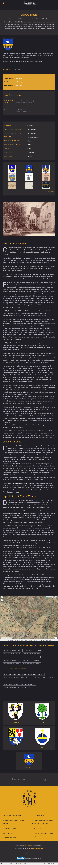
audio (39, 823)
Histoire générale (8, 833)
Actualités (22, 820)
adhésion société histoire (10, 820)
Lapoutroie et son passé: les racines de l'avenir (19, 684)
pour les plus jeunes (47, 833)
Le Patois (37, 828)
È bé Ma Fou (35, 833)
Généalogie (45, 823)
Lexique (34, 836)
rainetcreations (27, 845)
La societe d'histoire (12, 815)
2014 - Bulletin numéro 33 (31, 657)
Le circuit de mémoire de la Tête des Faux (17, 687)
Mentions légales (18, 848)
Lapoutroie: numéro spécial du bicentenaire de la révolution (23, 674)
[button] (3, 3)
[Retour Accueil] (29, 3)
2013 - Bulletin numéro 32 (12, 660)
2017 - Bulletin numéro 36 (32, 653)
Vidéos (34, 823)
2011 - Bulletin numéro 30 (12, 663)
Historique (6, 823)
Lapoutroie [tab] (6, 69)
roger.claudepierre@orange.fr (36, 848)
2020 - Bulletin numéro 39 (12, 653)
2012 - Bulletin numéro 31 (31, 660)
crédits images (51, 191)
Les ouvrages (50, 820)
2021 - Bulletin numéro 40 (12, 650)
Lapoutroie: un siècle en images (43, 677)
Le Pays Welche (10, 828)
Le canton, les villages (9, 837)
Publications (39, 815)
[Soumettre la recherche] (44, 779)
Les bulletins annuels (38, 820)
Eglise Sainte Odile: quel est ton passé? (16, 677)
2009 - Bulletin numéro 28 (31, 663)
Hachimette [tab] (17, 69)
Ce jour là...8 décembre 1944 (13, 680)
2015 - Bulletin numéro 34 (12, 657)
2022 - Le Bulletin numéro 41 (32, 650)
